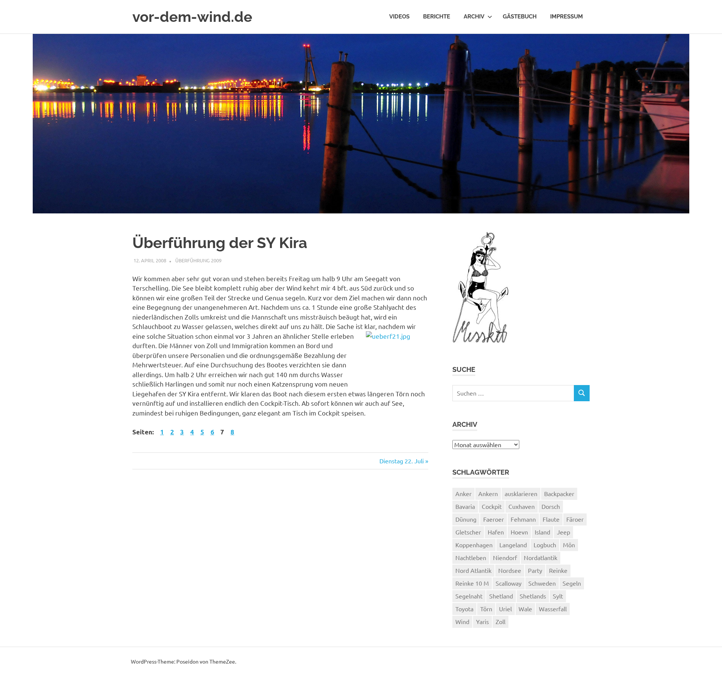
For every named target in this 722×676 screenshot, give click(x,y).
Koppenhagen (474, 544)
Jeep (563, 532)
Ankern (488, 493)
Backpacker (559, 493)
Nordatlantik (540, 557)
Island (542, 532)
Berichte (436, 16)
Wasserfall (553, 608)
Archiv (474, 16)
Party (535, 570)
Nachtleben (470, 557)
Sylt (558, 596)
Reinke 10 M (472, 583)
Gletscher (468, 532)
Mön (569, 544)
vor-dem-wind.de (192, 16)
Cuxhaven (521, 506)
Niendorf (505, 557)
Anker (463, 493)
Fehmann (523, 519)
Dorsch (551, 506)
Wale (525, 608)
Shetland (501, 596)
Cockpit (492, 506)
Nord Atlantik (473, 570)
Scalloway (509, 583)
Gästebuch (520, 16)
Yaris (482, 621)
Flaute (551, 519)
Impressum (566, 16)
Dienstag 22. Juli (401, 460)
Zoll (500, 621)
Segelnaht (468, 596)
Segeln (572, 583)
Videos (399, 16)
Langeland (513, 544)
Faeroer (493, 519)
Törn (486, 608)
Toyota (464, 608)
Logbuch (545, 544)
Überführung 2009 (198, 260)
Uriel (505, 608)
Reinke (558, 570)
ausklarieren (521, 493)
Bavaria (465, 506)
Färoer (575, 519)
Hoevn (519, 532)
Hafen (496, 532)
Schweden (542, 583)
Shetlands (533, 596)
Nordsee (509, 570)
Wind (462, 621)
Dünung (465, 519)
